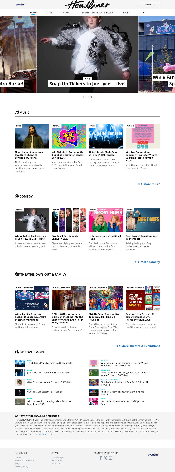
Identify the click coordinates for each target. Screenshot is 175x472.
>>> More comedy (147, 262)
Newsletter (57, 460)
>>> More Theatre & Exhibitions (138, 346)
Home (33, 12)
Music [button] (50, 12)
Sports (127, 12)
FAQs (17, 463)
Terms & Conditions (24, 460)
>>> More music (149, 184)
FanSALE (56, 463)
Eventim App (58, 457)
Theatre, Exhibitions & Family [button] (97, 12)
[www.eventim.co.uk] (153, 453)
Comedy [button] (67, 12)
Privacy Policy (21, 466)
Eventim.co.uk (45, 434)
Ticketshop (149, 4)
